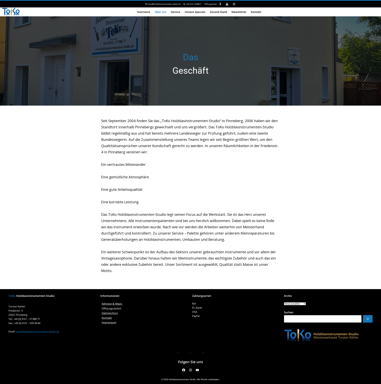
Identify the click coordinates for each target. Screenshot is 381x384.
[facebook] (220, 4)
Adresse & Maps (112, 303)
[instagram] (234, 4)
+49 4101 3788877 (193, 4)
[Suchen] (368, 319)
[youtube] (227, 4)
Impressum (109, 322)
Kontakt (107, 318)
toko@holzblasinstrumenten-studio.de (164, 4)
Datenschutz (110, 313)
